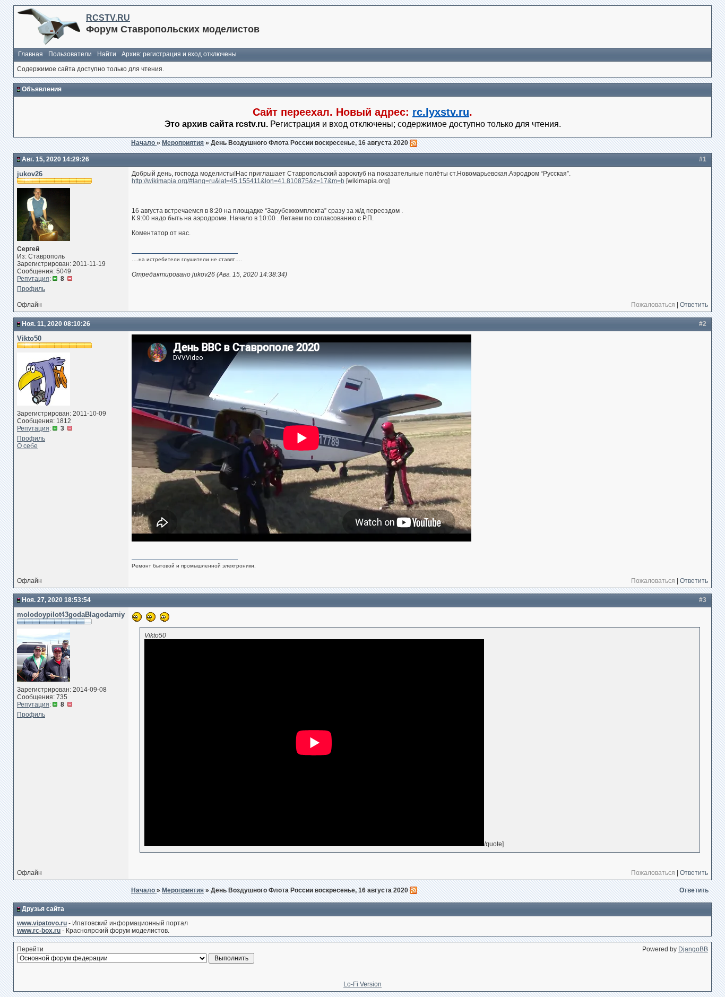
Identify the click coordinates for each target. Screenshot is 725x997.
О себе (27, 446)
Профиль (31, 289)
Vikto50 (29, 338)
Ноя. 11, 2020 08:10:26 (56, 324)
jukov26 (29, 174)
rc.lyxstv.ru (440, 112)
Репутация (33, 278)
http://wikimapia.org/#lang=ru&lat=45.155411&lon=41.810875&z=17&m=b (238, 181)
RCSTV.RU (108, 17)
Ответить (694, 304)
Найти (106, 54)
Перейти (30, 949)
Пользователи (70, 54)
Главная (30, 54)
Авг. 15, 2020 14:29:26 (55, 159)
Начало (144, 143)
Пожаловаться (653, 304)
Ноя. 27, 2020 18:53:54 (56, 600)
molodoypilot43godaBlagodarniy (71, 614)
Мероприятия (183, 143)
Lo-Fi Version (362, 984)
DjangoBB (693, 949)
